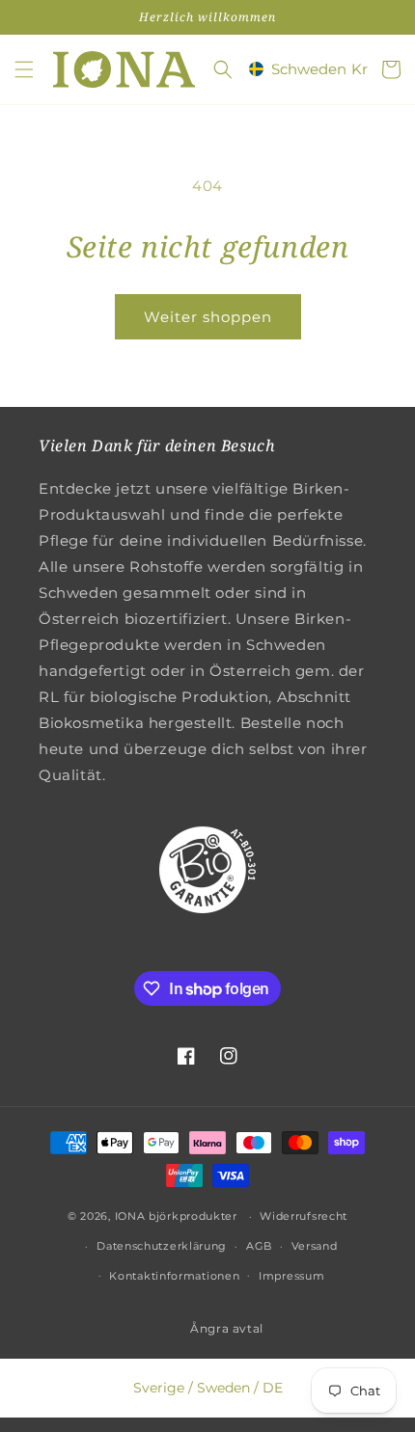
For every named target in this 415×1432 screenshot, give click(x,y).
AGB (259, 1246)
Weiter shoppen (208, 317)
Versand (314, 1246)
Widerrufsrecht (303, 1216)
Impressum (291, 1276)
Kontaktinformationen (174, 1276)
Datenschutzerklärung (162, 1246)
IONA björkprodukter (176, 1216)
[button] (24, 69)
